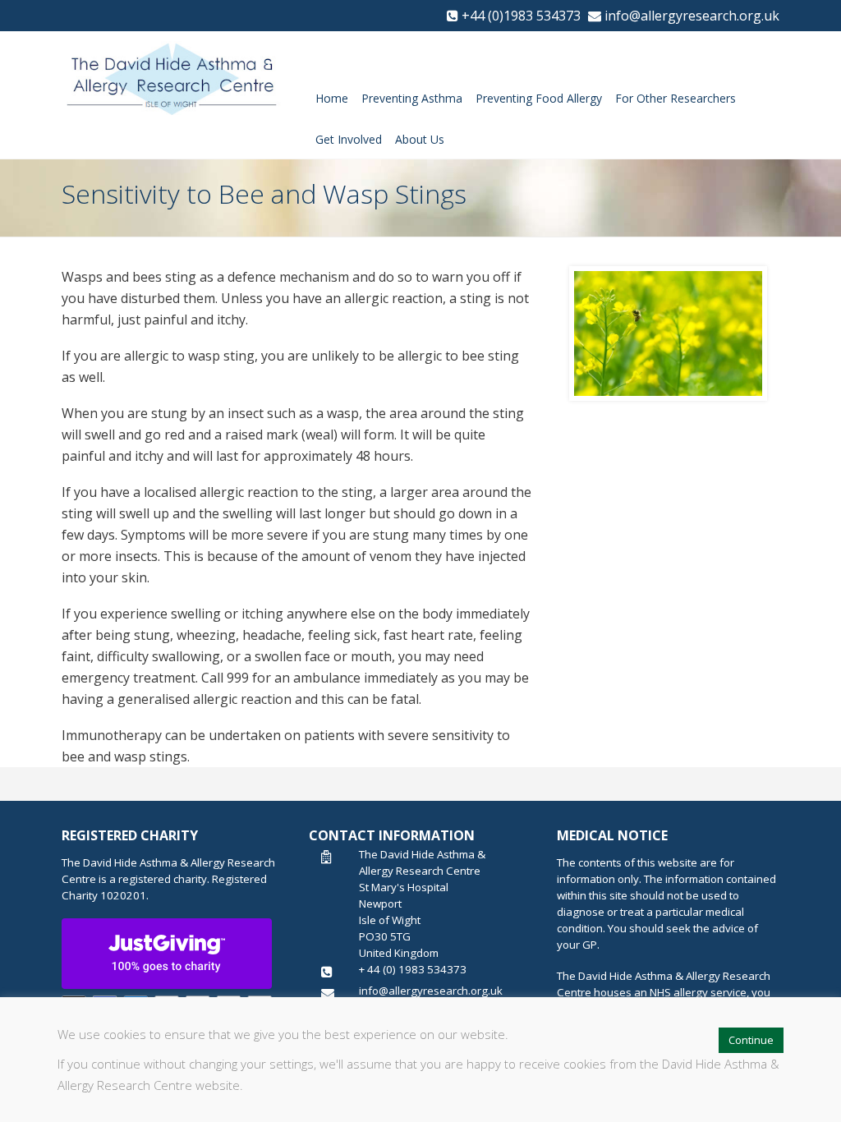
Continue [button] (751, 1039)
